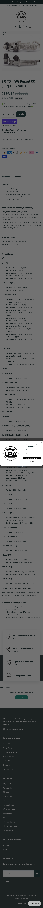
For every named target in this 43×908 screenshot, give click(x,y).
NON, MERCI (32, 461)
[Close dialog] (41, 442)
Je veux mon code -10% (32, 458)
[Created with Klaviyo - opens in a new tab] (21, 466)
